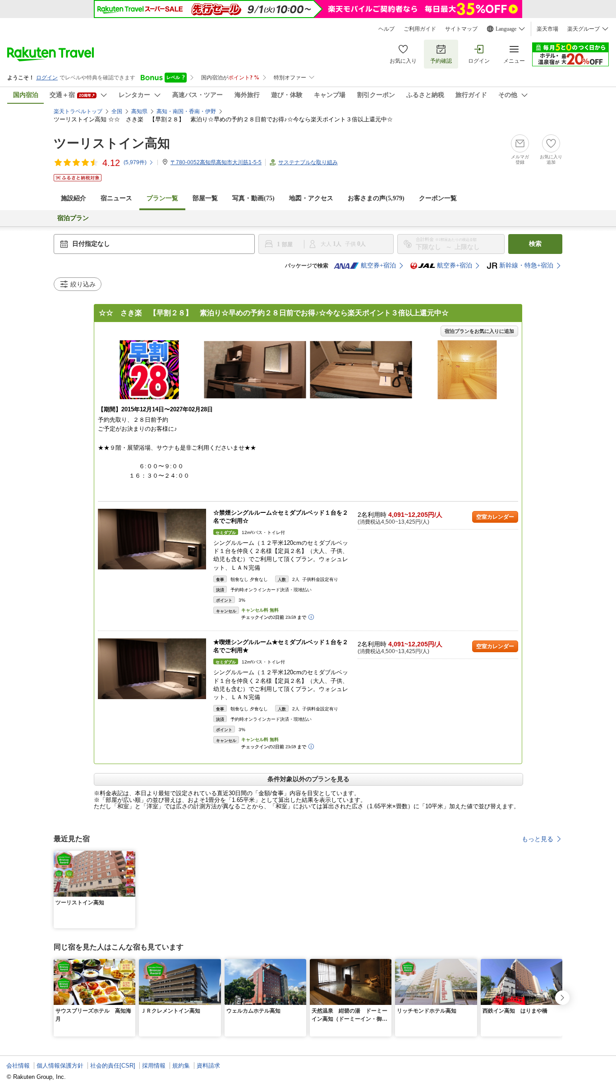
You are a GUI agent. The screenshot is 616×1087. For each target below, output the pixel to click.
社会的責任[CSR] (112, 1065)
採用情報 (153, 1065)
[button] (129, 856)
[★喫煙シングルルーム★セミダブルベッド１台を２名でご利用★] (152, 668)
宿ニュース (116, 198)
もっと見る (537, 839)
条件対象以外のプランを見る (308, 779)
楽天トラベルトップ (78, 111)
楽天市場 (547, 29)
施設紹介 (73, 198)
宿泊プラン (73, 218)
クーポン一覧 (438, 198)
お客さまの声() (376, 198)
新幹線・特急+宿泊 (526, 265)
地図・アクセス (311, 198)
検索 (535, 243)
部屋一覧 (205, 198)
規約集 (181, 1065)
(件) (135, 162)
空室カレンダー (495, 517)
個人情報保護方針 (60, 1065)
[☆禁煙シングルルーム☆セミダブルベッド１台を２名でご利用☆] (152, 539)
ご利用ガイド (420, 29)
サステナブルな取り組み (308, 162)
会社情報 (18, 1065)
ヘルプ (386, 29)
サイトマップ (461, 29)
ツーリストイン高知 (112, 143)
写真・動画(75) (253, 198)
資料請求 (208, 1065)
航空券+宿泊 (378, 265)
